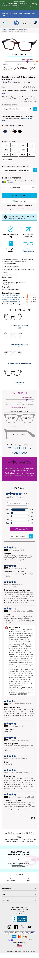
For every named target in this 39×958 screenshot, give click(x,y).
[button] (19, 109)
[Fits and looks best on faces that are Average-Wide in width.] (19, 64)
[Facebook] (16, 928)
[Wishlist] (24, 23)
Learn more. (24, 304)
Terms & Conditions (17, 865)
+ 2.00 (14, 150)
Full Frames (18, 29)
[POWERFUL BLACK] (20, 131)
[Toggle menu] (4, 23)
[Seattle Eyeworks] (30, 87)
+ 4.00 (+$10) (7, 159)
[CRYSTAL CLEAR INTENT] (10, 131)
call (28, 841)
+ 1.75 (6, 150)
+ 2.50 (31, 150)
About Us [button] (5, 900)
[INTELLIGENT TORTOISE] (15, 131)
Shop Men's (10, 29)
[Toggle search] (30, 22)
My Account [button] (6, 888)
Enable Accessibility (19, 2)
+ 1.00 (14, 145)
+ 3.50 (31, 155)
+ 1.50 (31, 145)
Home (4, 29)
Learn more (11, 182)
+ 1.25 (23, 145)
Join (19, 859)
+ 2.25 (23, 150)
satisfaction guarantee (17, 218)
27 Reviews (16, 82)
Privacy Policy (26, 863)
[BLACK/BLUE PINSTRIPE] (5, 131)
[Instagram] (9, 928)
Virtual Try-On (19, 54)
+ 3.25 (23, 155)
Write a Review (26, 82)
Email (28, 880)
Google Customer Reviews (30, 101)
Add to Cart (19, 195)
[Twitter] (23, 928)
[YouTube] (29, 928)
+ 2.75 (6, 155)
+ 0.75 (6, 145)
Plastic (25, 29)
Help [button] (3, 894)
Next (32, 818)
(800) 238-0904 (11, 880)
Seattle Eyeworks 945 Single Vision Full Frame (16, 31)
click (22, 841)
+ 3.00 (14, 155)
